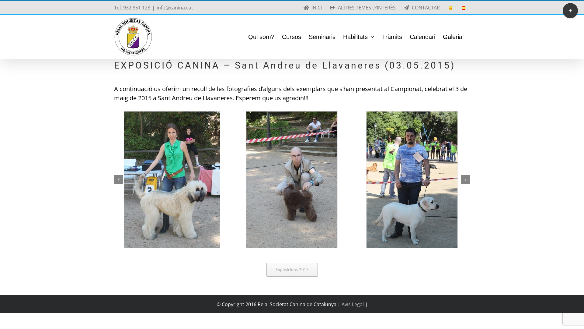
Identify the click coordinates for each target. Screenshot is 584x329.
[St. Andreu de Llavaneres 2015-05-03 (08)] (291, 179)
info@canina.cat (175, 7)
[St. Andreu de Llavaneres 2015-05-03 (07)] (172, 179)
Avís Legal (353, 304)
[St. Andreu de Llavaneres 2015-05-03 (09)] (412, 179)
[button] (118, 179)
